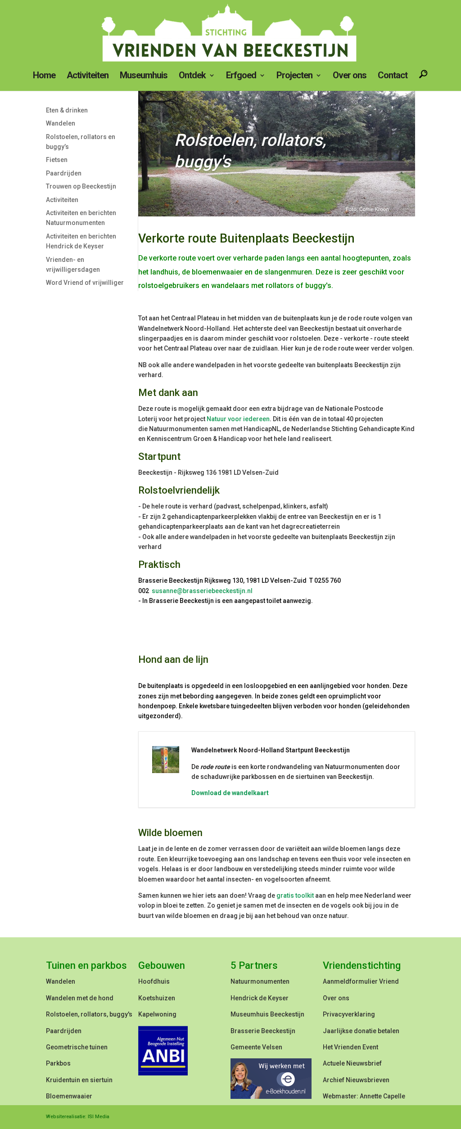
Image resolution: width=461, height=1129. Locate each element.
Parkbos (58, 1063)
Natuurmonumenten (259, 981)
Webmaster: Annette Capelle (364, 1096)
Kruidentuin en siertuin (79, 1080)
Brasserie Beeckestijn (262, 1031)
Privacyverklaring (349, 1014)
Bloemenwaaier (69, 1096)
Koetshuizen (156, 998)
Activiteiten (87, 76)
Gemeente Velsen (256, 1047)
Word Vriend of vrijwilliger (85, 282)
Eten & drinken (67, 110)
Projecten (294, 76)
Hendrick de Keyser (259, 998)
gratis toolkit (295, 895)
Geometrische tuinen (77, 1047)
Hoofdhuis (154, 981)
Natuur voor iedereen (238, 419)
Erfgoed (241, 76)
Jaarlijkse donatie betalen (361, 1031)
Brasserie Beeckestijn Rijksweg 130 (190, 580)
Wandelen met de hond (79, 998)
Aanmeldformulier (350, 981)
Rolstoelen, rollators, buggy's (89, 1014)
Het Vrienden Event (350, 1047)
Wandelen (60, 123)
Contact (392, 76)
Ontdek (192, 76)
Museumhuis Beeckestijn (267, 1014)
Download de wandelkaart (230, 792)
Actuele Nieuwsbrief (352, 1063)
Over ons (349, 76)
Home (44, 76)
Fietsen (57, 159)
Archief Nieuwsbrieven (356, 1080)
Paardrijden (63, 173)
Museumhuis (143, 76)
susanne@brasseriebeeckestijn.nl (201, 590)
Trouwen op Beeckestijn (81, 186)
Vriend (389, 981)
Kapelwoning (157, 1014)
